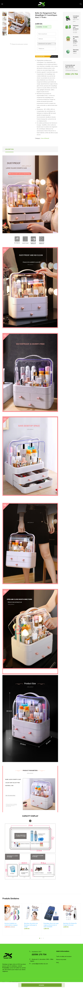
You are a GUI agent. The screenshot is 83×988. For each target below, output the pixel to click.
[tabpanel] (12, 919)
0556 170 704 (71, 74)
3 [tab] (43, 938)
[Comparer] (19, 912)
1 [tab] (39, 938)
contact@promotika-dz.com (40, 963)
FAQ (57, 962)
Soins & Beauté (45, 138)
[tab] (9, 149)
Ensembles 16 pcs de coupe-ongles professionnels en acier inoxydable (51, 925)
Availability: (39, 27)
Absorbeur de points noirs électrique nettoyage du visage (31, 925)
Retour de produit (61, 959)
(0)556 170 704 (39, 954)
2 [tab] (41, 938)
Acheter (41, 985)
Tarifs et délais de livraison (63, 956)
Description (9, 149)
